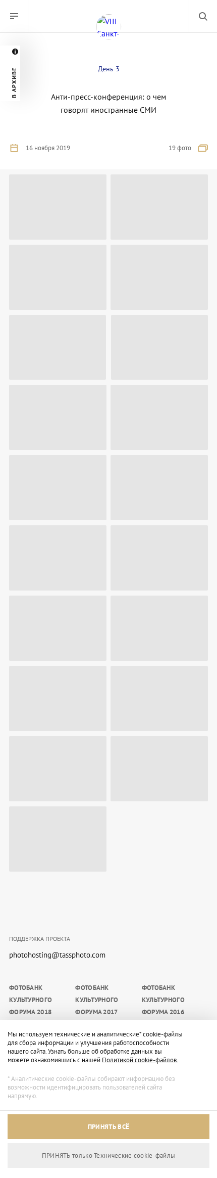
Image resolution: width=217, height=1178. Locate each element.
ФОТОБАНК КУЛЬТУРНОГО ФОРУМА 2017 (96, 999)
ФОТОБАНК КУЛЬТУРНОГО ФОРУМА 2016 (163, 999)
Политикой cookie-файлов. (140, 1060)
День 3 (109, 68)
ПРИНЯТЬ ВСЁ (108, 1126)
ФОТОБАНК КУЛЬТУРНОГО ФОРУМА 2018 (30, 999)
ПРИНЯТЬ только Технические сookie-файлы (109, 1155)
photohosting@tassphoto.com (57, 955)
